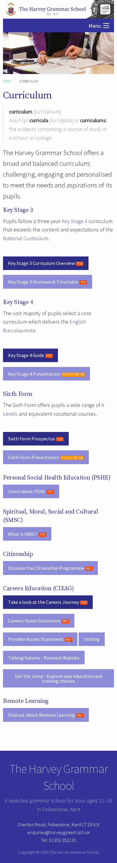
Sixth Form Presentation (33, 457)
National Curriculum (25, 238)
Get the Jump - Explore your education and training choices (58, 678)
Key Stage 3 (74, 221)
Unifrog (92, 639)
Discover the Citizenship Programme (46, 568)
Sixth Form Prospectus (31, 439)
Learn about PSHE (26, 491)
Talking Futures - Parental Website (44, 658)
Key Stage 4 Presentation (34, 374)
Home (7, 81)
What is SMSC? (23, 534)
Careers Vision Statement (34, 621)
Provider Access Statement (36, 639)
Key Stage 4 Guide (26, 355)
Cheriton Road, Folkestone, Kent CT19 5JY (58, 824)
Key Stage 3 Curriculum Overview (41, 263)
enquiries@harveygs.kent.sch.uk (58, 832)
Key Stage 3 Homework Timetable (43, 282)
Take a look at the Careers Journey (43, 602)
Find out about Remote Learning (41, 715)
